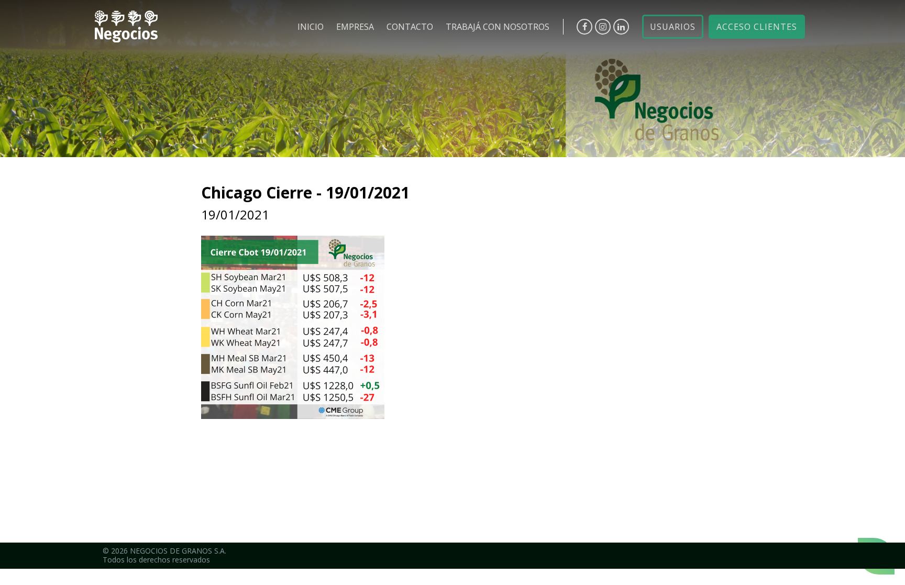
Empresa (355, 26)
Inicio (310, 26)
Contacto (410, 26)
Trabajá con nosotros (497, 26)
